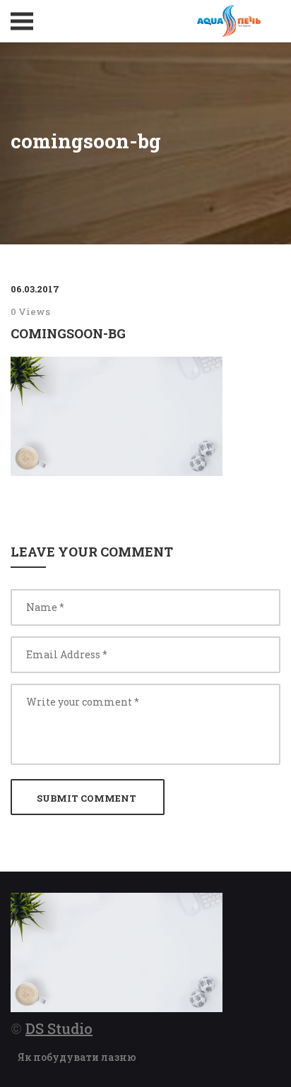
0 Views (30, 311)
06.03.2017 (35, 289)
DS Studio (59, 1028)
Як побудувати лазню (77, 1057)
